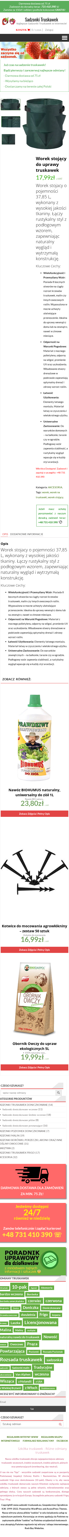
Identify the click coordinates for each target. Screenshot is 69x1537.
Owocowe (16, 1344)
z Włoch (31, 1388)
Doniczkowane (52, 1307)
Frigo (44, 1314)
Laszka (15, 1323)
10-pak (19, 1287)
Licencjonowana (40, 1322)
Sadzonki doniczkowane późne (18, 1120)
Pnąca (32, 1344)
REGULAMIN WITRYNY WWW (22, 1437)
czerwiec (34, 1301)
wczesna (42, 1374)
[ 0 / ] (36, 29)
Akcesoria (46, 1287)
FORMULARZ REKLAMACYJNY (38, 1440)
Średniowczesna (48, 1388)
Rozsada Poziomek (53, 1351)
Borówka (32, 1294)
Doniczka (31, 1307)
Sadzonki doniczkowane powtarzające (22, 1125)
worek (45, 492)
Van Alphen (23, 1374)
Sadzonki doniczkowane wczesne (20, 1109)
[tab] (4, 534)
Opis (5, 534)
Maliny (19, 1330)
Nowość (50, 1336)
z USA (39, 1381)
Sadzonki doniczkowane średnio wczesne (24, 1115)
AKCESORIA (55, 487)
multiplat (31, 1330)
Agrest (34, 1288)
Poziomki (34, 1351)
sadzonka (54, 1360)
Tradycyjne (43, 1367)
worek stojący (55, 497)
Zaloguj (49, 29)
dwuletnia (28, 1315)
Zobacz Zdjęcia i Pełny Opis (34, 813)
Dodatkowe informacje (26, 534)
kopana (56, 1314)
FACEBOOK (62, 1440)
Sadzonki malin (20, 1367)
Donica (16, 1308)
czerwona (54, 1300)
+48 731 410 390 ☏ (32, 1234)
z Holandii (24, 1381)
